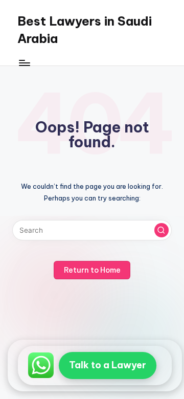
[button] (161, 230)
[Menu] (24, 62)
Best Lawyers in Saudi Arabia (84, 29)
